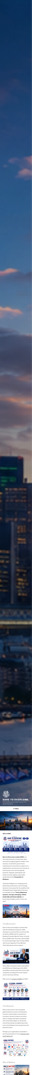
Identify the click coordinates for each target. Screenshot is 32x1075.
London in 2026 (17, 979)
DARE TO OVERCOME (16, 799)
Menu (17, 808)
